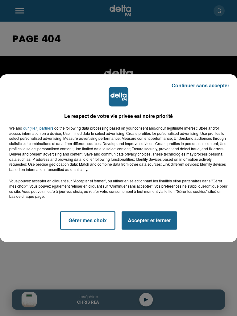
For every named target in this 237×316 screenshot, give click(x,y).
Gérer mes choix (88, 220)
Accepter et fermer (149, 220)
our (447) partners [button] (38, 128)
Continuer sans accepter (200, 85)
